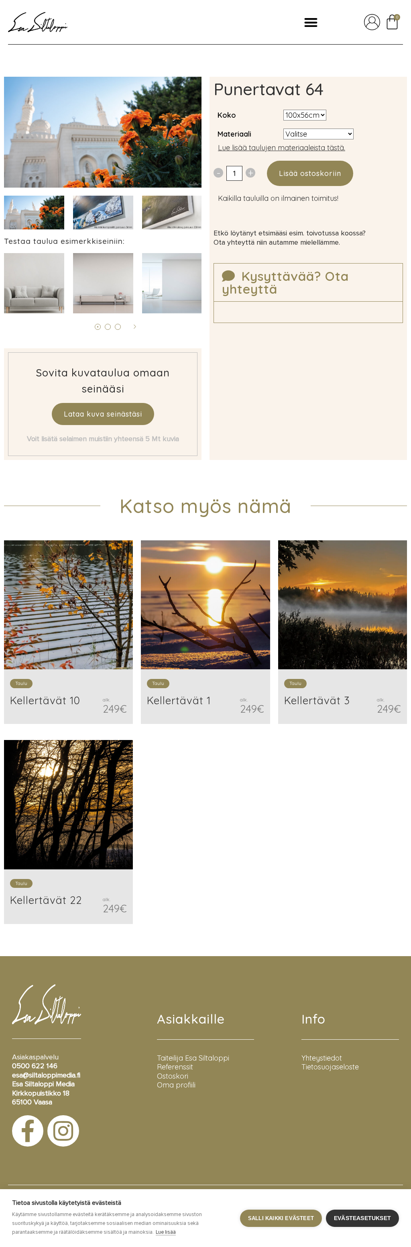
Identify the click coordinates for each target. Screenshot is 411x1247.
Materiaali (234, 134)
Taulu (21, 683)
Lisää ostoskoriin (310, 173)
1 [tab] (97, 326)
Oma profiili (176, 1085)
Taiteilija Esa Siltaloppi (193, 1058)
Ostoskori (172, 1076)
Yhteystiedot (321, 1058)
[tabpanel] (103, 212)
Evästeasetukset (362, 1218)
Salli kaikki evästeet (281, 1218)
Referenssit (175, 1066)
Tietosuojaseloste (330, 1066)
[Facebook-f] (27, 1131)
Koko (227, 115)
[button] (310, 22)
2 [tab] (107, 326)
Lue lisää (166, 1232)
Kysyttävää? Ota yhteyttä (285, 282)
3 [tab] (117, 326)
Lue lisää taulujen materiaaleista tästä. (281, 147)
